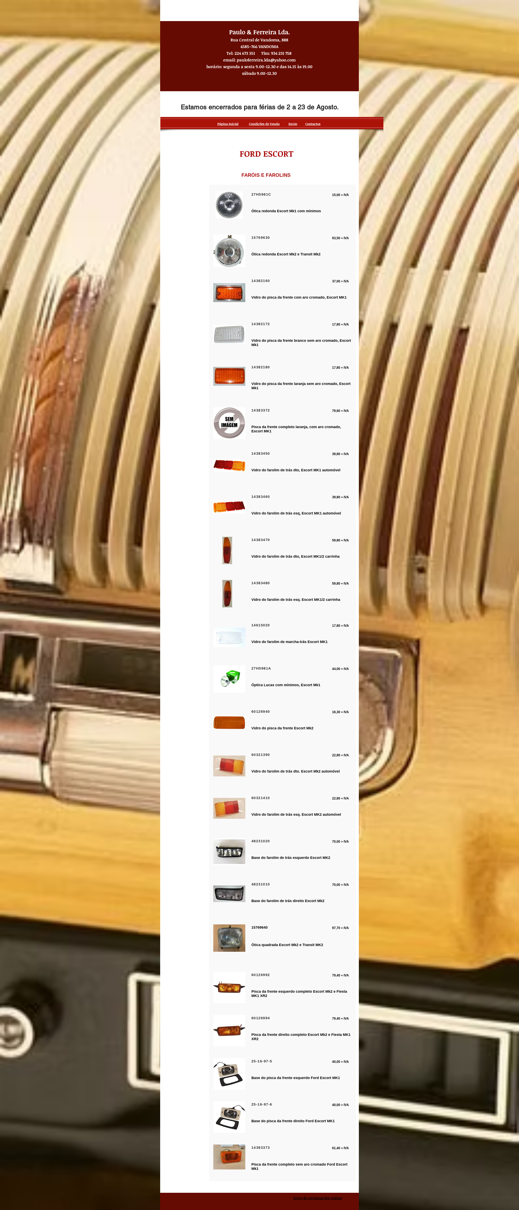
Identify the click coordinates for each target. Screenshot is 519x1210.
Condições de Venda (264, 124)
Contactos (313, 124)
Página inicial (227, 124)
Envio (292, 124)
